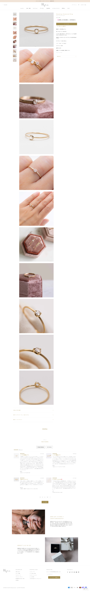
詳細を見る (59, 56)
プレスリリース (18, 575)
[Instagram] (72, 572)
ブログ (68, 8)
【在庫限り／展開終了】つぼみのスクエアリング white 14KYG (29, 488)
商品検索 (5, 4)
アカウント (75, 4)
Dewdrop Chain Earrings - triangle (57, 492)
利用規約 (17, 580)
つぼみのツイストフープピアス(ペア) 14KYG (58, 466)
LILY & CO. (14, 587)
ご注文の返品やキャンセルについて (35, 578)
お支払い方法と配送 (17, 410)
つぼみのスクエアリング (24, 479)
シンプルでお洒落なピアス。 (24, 454)
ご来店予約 (48, 8)
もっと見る (45, 502)
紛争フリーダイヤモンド (17, 419)
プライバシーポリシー (19, 576)
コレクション (35, 8)
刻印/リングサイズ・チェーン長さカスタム (21, 414)
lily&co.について (56, 8)
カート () (84, 4)
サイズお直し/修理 (33, 573)
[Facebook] (63, 52)
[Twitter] (65, 52)
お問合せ (63, 8)
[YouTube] (76, 572)
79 (47, 497)
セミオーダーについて (33, 575)
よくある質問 (32, 576)
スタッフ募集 (18, 573)
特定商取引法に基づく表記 (20, 578)
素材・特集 (29, 8)
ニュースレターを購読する (54, 577)
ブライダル (42, 8)
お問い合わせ (18, 571)
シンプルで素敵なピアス (56, 454)
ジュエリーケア (32, 571)
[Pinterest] (67, 52)
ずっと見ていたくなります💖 (57, 479)
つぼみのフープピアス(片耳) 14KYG (25, 472)
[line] (78, 572)
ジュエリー (22, 8)
